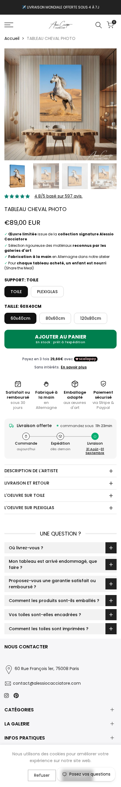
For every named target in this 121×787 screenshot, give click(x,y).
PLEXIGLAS (47, 292)
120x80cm (90, 318)
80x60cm (55, 318)
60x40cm (20, 318)
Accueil (11, 38)
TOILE (16, 292)
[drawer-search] (98, 25)
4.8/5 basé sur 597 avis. (58, 196)
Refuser (42, 775)
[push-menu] (8, 25)
